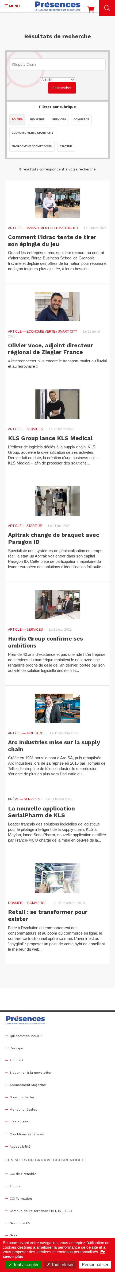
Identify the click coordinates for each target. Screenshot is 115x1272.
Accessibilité (20, 1146)
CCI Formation (21, 1198)
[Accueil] (58, 6)
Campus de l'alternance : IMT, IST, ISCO (41, 1211)
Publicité (17, 1060)
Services (59, 119)
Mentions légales (23, 1109)
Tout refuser (62, 1264)
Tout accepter (25, 1264)
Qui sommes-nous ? (25, 1036)
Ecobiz (15, 1186)
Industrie (37, 119)
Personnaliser (95, 1264)
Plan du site (19, 1122)
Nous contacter (22, 1097)
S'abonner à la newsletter (31, 1072)
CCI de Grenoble (23, 1174)
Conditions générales (27, 1134)
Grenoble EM (20, 1223)
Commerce (81, 119)
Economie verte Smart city (32, 132)
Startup (66, 146)
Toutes (17, 119)
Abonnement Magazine (28, 1085)
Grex (13, 1235)
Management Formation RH (32, 146)
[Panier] (90, 10)
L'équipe (16, 1048)
